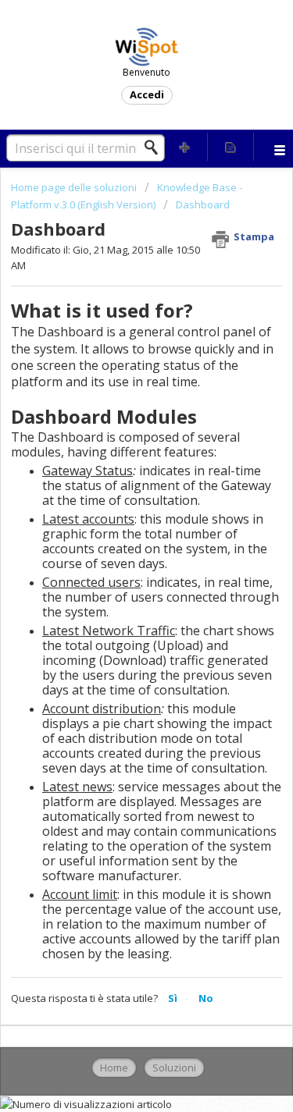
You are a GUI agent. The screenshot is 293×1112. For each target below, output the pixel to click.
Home (114, 1067)
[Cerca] (155, 147)
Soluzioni (174, 1067)
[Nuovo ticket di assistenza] (185, 147)
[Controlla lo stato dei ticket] (230, 147)
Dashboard (203, 204)
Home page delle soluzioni (75, 187)
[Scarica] (117, 550)
